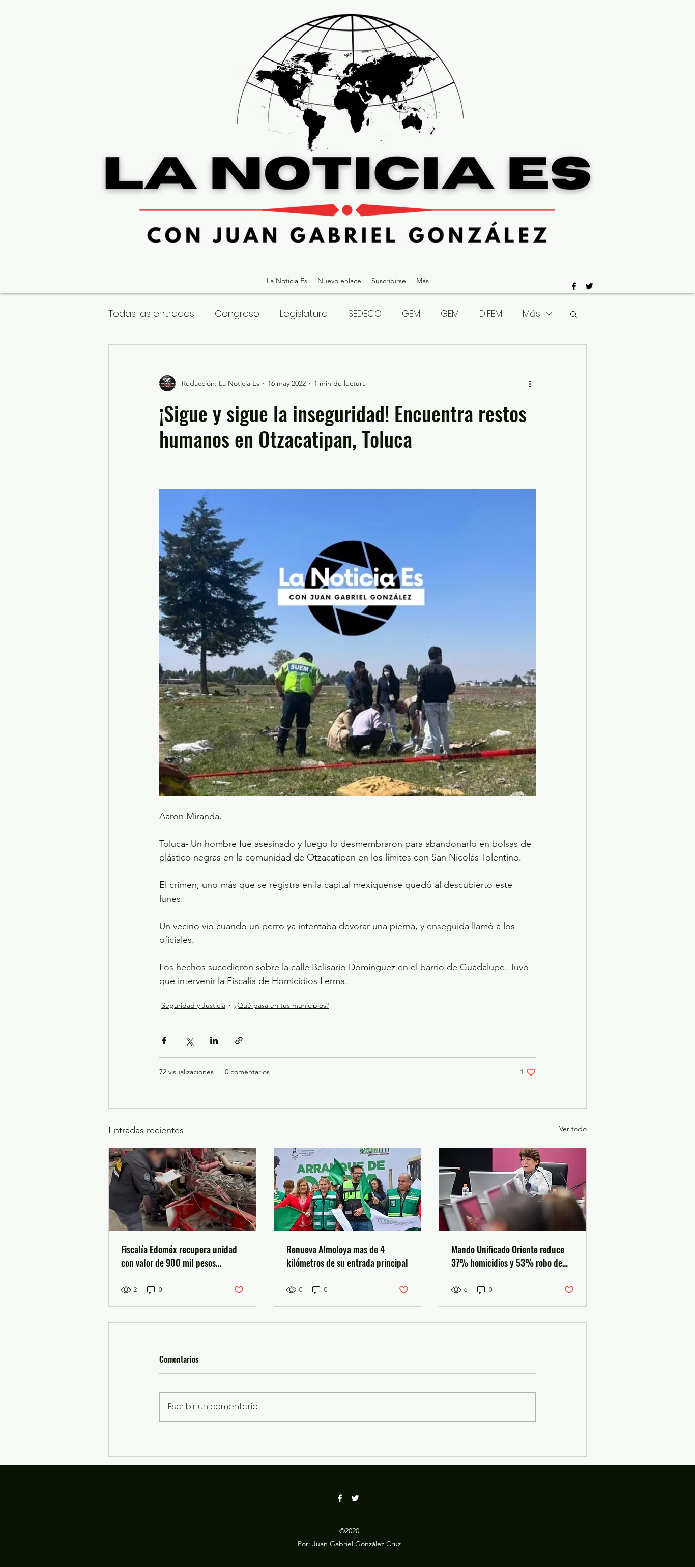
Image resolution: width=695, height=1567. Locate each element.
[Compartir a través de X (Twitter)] (189, 1041)
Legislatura (304, 313)
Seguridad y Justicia (193, 1005)
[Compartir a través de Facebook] (164, 1041)
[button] (573, 314)
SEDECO (365, 313)
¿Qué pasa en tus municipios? (281, 1005)
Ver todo (573, 1128)
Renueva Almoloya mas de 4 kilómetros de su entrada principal (347, 1256)
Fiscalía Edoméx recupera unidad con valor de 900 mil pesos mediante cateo (179, 1256)
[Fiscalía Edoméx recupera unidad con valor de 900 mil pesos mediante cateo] (182, 1189)
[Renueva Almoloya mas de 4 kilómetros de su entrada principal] (347, 1189)
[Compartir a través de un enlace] (239, 1041)
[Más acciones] (530, 383)
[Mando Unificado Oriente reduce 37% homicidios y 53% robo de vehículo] (512, 1189)
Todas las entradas (151, 313)
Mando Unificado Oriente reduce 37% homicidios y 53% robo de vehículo (507, 1256)
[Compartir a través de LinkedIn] (214, 1041)
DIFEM (490, 313)
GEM (411, 313)
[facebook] (574, 286)
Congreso (237, 313)
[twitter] (589, 286)
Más (531, 313)
